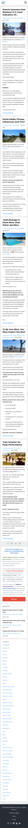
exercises (10, 448)
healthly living (6, 709)
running (5, 770)
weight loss (6, 795)
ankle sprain (6, 648)
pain (4, 744)
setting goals (6, 776)
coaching (5, 18)
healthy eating (6, 712)
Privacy (14, 819)
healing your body (8, 696)
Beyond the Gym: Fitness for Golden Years (13, 611)
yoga (4, 799)
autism (4, 654)
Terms (14, 816)
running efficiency (7, 773)
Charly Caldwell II (7, 254)
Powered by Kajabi (14, 813)
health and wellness (18, 228)
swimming (5, 789)
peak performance (7, 747)
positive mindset (7, 754)
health (4, 699)
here (18, 471)
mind (4, 735)
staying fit (20, 614)
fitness (10, 125)
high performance (7, 722)
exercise (10, 18)
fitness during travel (19, 335)
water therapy (7, 792)
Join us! (14, 599)
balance (4, 633)
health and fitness (18, 18)
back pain (5, 657)
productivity (6, 760)
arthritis (5, 651)
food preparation (7, 690)
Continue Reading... (8, 113)
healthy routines (17, 633)
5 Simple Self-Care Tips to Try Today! (13, 631)
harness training (7, 693)
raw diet (5, 767)
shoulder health (7, 779)
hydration (5, 725)
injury (4, 731)
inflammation (6, 728)
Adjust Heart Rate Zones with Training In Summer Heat (14, 621)
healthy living (14, 614)
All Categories (6, 645)
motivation (19, 625)
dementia (5, 670)
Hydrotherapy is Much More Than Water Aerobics (11, 222)
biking (4, 664)
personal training (7, 751)
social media (15, 125)
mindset (14, 625)
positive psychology (8, 337)
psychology (6, 763)
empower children (7, 674)
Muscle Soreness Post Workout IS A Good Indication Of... (14, 12)
